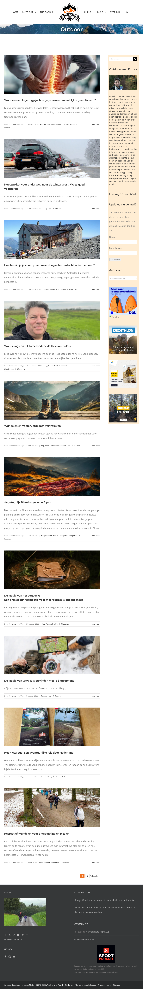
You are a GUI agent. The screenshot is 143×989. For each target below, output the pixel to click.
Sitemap (116, 985)
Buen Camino (50, 445)
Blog (49, 124)
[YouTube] (18, 935)
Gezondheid (56, 124)
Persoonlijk (63, 366)
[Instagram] (14, 935)
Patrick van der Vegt (16, 124)
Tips (63, 124)
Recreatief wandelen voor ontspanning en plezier (36, 833)
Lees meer (95, 124)
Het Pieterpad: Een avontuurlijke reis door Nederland (38, 752)
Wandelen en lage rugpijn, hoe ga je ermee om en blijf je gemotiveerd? (50, 100)
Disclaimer (69, 985)
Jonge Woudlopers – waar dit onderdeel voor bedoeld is (104, 900)
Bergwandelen (49, 289)
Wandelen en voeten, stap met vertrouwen (32, 425)
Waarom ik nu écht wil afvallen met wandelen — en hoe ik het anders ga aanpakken (105, 910)
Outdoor (63, 289)
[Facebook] (5, 935)
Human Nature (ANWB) (98, 931)
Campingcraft (62, 535)
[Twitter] (10, 935)
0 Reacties (57, 208)
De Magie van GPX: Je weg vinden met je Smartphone (39, 680)
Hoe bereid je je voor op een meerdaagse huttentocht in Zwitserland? (49, 265)
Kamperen (73, 535)
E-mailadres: (115, 248)
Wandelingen (9, 369)
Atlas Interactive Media (25, 985)
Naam (112, 237)
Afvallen (43, 124)
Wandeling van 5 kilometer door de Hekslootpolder (37, 346)
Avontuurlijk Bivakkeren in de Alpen (27, 502)
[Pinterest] (23, 935)
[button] (127, 12)
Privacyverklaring (104, 985)
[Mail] (27, 935)
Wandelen (69, 124)
